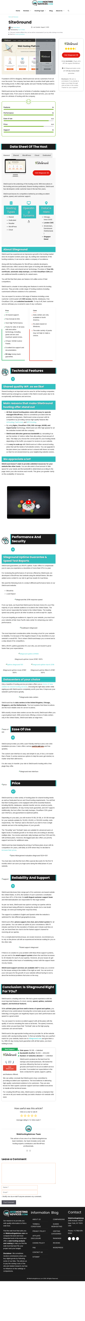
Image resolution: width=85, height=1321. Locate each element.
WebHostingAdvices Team (28, 1134)
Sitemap (36, 1257)
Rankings (57, 1238)
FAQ (34, 1248)
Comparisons (59, 1219)
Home (18, 11)
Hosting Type (39, 11)
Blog (51, 11)
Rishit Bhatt (16, 27)
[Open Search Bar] (68, 10)
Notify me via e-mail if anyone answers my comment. (22, 1196)
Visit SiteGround (9, 1068)
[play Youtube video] (28, 502)
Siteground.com (35, 1038)
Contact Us (38, 1252)
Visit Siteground (40, 173)
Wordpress (58, 1248)
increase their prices (9, 850)
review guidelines (19, 34)
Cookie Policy (39, 1243)
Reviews (26, 11)
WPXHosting (31, 422)
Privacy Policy (39, 1231)
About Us (59, 11)
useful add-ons (38, 746)
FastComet (19, 422)
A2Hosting (10, 422)
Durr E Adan (21, 29)
